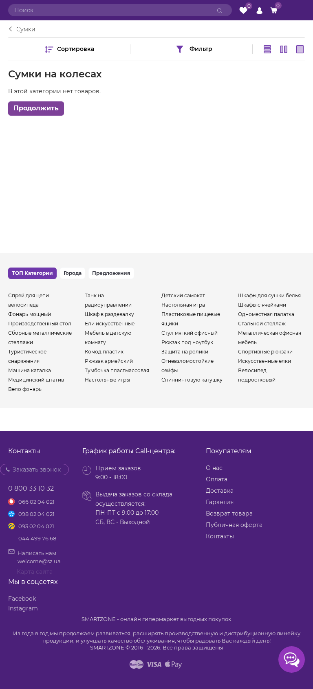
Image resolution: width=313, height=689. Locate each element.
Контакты (220, 536)
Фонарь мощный (29, 314)
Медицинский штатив (36, 380)
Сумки (25, 29)
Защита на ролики (184, 352)
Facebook (22, 598)
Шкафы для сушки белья (269, 295)
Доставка (220, 490)
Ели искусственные (109, 323)
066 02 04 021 (36, 501)
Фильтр (201, 49)
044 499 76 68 (37, 538)
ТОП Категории (32, 273)
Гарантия (220, 502)
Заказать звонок (37, 469)
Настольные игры (107, 380)
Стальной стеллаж (262, 323)
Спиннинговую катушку (192, 380)
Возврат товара (229, 513)
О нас (214, 468)
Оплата (216, 479)
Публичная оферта (234, 525)
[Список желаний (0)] (243, 10)
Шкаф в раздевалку (109, 314)
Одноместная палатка (266, 314)
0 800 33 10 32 (31, 488)
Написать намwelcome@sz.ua (39, 557)
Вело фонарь (25, 389)
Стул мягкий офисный (189, 333)
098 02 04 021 (36, 514)
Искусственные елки (264, 361)
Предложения (111, 273)
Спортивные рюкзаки (265, 352)
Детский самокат (183, 295)
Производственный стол (39, 323)
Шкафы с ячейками (262, 305)
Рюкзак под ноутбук (187, 342)
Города (73, 273)
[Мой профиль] (259, 10)
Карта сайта (35, 571)
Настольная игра (183, 305)
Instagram (23, 608)
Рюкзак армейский (109, 361)
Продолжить (36, 108)
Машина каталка (29, 370)
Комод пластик (104, 352)
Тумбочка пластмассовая (117, 370)
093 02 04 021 (36, 526)
